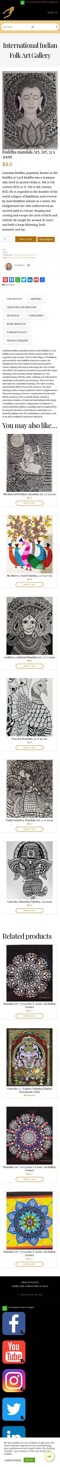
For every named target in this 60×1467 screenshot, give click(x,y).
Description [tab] (14, 298)
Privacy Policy (30, 1282)
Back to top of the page (31, 1295)
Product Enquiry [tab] (17, 340)
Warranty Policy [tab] (17, 332)
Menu (51, 13)
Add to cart (26, 239)
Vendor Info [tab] (36, 315)
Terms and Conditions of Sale (30, 1286)
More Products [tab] (16, 323)
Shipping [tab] (36, 298)
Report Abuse (9, 285)
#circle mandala (28, 257)
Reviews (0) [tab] (13, 315)
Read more (29, 1095)
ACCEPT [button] (29, 1460)
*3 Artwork (17, 255)
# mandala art (14, 257)
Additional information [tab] (21, 307)
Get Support (46, 239)
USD (49, 1456)
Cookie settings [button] (13, 1460)
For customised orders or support (18, 1307)
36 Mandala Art (29, 255)
